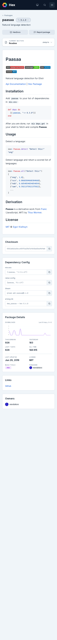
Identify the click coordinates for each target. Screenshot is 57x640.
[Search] (44, 5)
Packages (8, 15)
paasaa (8, 20)
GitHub (8, 386)
